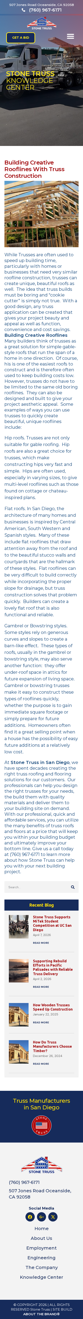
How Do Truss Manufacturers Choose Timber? (52, 1046)
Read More (41, 943)
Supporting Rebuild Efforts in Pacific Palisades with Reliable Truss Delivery (53, 967)
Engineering (41, 1257)
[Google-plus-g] (41, 1216)
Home (42, 1228)
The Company (41, 1267)
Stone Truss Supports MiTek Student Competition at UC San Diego (52, 923)
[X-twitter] (53, 1216)
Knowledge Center (41, 1277)
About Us (41, 1238)
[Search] (73, 887)
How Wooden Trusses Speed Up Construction (53, 1007)
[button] (71, 36)
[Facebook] (30, 1216)
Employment (41, 1248)
